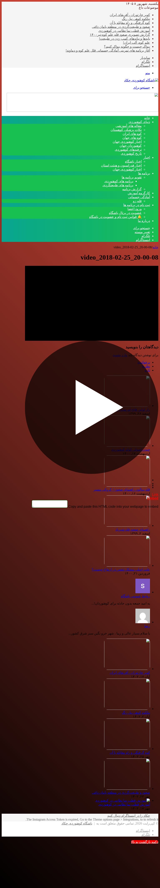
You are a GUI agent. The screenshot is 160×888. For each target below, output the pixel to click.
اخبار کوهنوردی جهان (127, 141)
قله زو (137, 201)
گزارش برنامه (132, 189)
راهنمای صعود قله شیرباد (132, 529)
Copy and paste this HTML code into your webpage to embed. (113, 506)
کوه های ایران (132, 134)
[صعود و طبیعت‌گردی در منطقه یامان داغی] (127, 788)
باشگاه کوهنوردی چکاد (76, 823)
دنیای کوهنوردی (139, 122)
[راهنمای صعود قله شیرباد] (127, 525)
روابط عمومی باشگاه (135, 596)
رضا (147, 626)
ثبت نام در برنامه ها (136, 205)
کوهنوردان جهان (131, 145)
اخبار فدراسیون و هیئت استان (121, 165)
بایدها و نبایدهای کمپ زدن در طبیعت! (124, 38)
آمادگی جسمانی (139, 197)
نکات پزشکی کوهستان (126, 130)
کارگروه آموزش (139, 193)
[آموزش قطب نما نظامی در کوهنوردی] (122, 800)
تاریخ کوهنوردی (131, 153)
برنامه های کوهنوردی (118, 181)
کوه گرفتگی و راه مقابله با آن (130, 23)
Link (155, 494)
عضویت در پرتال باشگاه (125, 213)
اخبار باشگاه (133, 161)
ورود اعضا (135, 209)
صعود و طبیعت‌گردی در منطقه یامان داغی (121, 27)
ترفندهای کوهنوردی (128, 149)
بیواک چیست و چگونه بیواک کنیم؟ (127, 46)
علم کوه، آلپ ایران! (136, 42)
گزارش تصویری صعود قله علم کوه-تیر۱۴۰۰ (120, 34)
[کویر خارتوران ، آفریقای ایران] (127, 668)
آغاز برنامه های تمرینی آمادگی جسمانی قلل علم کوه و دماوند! (108, 50)
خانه (155, 247)
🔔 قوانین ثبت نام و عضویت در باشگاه (115, 217)
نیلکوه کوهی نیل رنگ (136, 19)
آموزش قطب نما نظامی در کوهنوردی (124, 30)
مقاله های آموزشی (129, 126)
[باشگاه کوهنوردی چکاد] (141, 80)
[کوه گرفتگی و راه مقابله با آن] (127, 748)
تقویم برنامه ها (132, 177)
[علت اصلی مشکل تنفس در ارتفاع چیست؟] (127, 565)
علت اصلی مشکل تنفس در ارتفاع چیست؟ (121, 569)
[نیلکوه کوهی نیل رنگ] (127, 708)
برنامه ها (144, 173)
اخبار (146, 157)
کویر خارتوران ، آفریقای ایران (130, 15)
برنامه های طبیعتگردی (117, 185)
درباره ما (144, 221)
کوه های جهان (132, 137)
